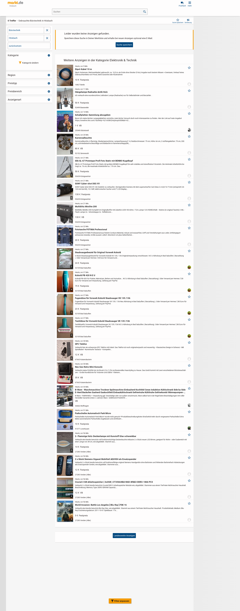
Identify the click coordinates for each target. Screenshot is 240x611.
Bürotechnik (14, 30)
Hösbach (13, 38)
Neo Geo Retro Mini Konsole (88, 367)
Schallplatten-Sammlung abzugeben (92, 115)
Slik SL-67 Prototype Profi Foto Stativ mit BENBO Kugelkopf (104, 161)
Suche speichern (177, 22)
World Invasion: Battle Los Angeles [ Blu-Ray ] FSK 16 (101, 505)
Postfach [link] (182, 6)
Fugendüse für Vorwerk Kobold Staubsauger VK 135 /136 (102, 298)
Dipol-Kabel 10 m (83, 69)
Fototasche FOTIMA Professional (91, 229)
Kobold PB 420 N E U (85, 275)
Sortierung (188, 22)
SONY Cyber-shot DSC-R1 (87, 183)
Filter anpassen (121, 601)
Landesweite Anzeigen (124, 535)
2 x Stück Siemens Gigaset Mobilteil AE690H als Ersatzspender (105, 459)
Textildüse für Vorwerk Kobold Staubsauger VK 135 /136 (102, 321)
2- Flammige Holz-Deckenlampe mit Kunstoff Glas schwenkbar (105, 436)
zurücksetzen (15, 46)
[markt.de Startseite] (15, 2)
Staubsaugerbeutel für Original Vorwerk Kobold (98, 252)
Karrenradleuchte (83, 138)
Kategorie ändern (30, 63)
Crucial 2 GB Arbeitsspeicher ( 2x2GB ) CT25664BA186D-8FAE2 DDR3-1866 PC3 (114, 482)
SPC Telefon (81, 344)
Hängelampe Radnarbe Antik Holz (91, 92)
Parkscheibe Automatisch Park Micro (93, 413)
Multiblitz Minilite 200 (86, 206)
